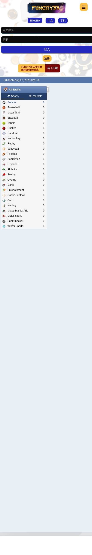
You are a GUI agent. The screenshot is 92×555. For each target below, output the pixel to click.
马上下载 (52, 68)
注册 (47, 58)
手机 (62, 20)
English (35, 20)
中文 (50, 20)
